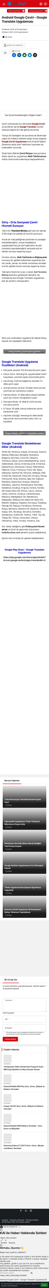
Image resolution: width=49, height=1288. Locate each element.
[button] (41, 4)
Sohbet (4, 1243)
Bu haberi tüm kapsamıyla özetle (16, 1256)
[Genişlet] (1, 1240)
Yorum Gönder (10, 1039)
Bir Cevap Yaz (10, 979)
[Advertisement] (24, 84)
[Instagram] (31, 1210)
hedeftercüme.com (11, 532)
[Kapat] (19, 1226)
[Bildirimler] (45, 4)
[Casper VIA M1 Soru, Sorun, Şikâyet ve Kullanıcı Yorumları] (24, 1102)
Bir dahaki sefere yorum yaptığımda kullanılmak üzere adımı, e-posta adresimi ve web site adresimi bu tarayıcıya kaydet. (25, 1033)
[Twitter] (26, 1210)
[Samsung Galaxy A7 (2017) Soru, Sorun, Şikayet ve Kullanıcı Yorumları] (24, 1141)
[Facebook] (21, 1210)
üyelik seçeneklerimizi (23, 1266)
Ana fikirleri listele (39, 1256)
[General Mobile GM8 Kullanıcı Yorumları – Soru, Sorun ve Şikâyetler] (24, 1122)
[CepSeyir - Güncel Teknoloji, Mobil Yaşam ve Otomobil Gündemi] (17, 3)
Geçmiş (12, 1243)
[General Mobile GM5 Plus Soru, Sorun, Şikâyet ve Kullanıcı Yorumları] (24, 1082)
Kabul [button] (44, 1285)
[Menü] (4, 3)
